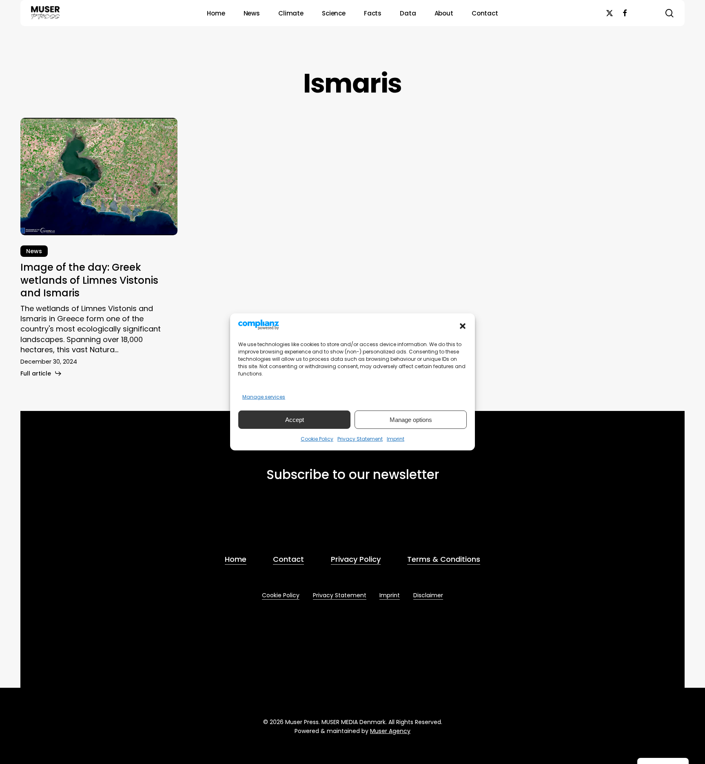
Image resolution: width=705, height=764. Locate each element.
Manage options (411, 419)
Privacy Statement (360, 438)
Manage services (263, 396)
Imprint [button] (389, 595)
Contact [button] (288, 559)
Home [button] (235, 559)
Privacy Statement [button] (339, 595)
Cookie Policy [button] (280, 595)
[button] (463, 326)
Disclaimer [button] (428, 595)
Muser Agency (390, 731)
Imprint (395, 438)
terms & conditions (322, 520)
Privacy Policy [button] (356, 559)
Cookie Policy (317, 438)
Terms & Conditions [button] (443, 559)
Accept (294, 419)
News (34, 251)
